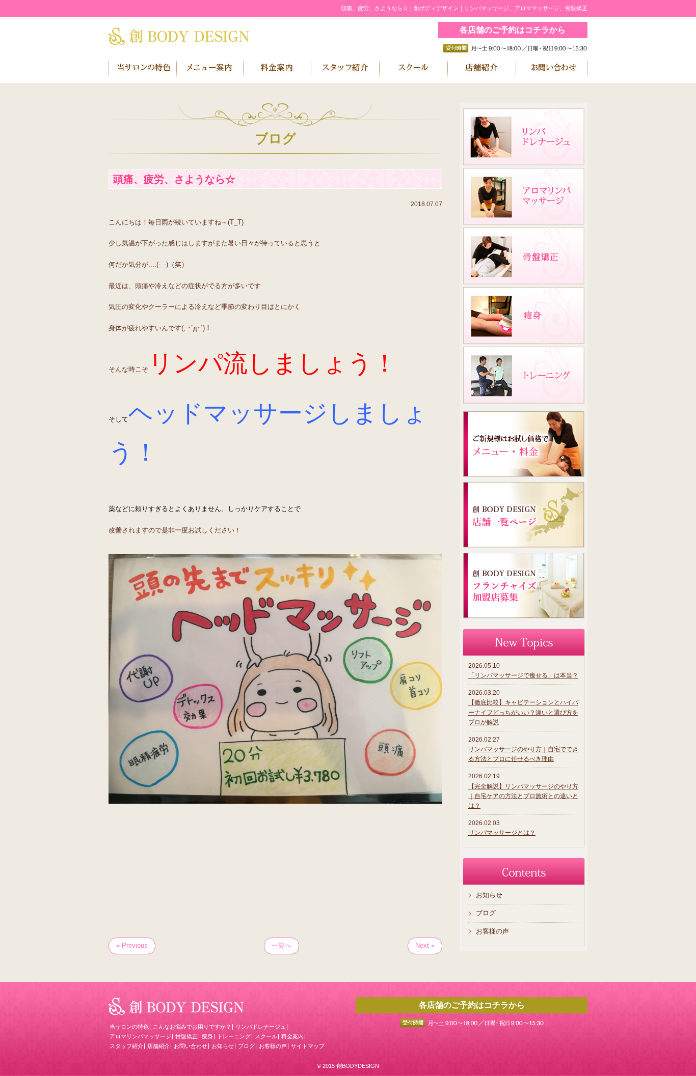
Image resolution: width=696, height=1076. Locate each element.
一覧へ (281, 945)
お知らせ (489, 895)
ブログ (486, 913)
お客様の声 (492, 931)
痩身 (207, 1036)
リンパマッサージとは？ (502, 832)
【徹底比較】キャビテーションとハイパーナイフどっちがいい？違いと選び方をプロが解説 (523, 712)
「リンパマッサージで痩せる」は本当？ (523, 675)
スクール (266, 1036)
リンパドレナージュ (260, 1027)
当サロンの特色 (129, 1027)
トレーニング (234, 1036)
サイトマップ (308, 1046)
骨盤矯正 (186, 1036)
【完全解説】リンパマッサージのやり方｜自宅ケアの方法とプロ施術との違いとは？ (523, 796)
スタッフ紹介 (126, 1046)
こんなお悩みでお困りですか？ (192, 1027)
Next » (425, 945)
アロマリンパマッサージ (140, 1036)
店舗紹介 (158, 1046)
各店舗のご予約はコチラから (513, 29)
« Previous (132, 945)
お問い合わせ (190, 1046)
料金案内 (292, 1036)
